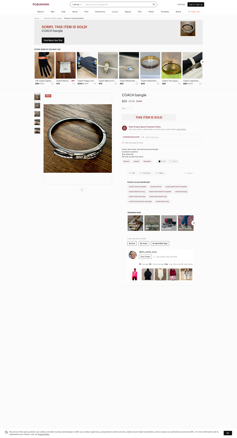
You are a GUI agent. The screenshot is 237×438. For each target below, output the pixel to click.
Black (163, 161)
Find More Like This (53, 40)
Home (36, 18)
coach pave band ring (158, 196)
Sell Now (181, 4)
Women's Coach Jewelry (53, 18)
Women (126, 161)
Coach (139, 101)
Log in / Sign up (195, 4)
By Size (132, 243)
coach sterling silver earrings (140, 201)
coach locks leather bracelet (160, 191)
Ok (228, 433)
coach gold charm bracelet (176, 187)
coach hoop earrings (137, 196)
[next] (202, 61)
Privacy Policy (43, 434)
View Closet (145, 257)
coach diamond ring (137, 191)
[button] (77, 4)
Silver (175, 161)
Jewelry (136, 161)
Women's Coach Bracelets (74, 18)
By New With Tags (160, 243)
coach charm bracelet (137, 187)
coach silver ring (162, 201)
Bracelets (147, 161)
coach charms (155, 187)
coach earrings (181, 191)
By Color (144, 243)
